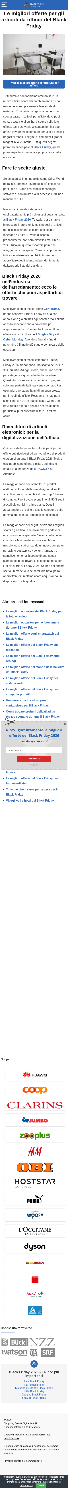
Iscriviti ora (34, 758)
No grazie (34, 764)
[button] (34, 732)
